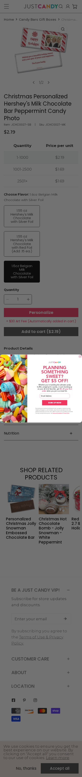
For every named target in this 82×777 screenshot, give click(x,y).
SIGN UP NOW (55, 402)
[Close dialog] (80, 356)
